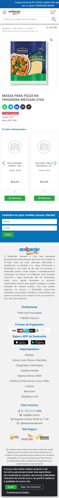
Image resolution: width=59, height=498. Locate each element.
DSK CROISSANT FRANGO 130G (14, 164)
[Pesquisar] (54, 19)
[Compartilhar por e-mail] (22, 106)
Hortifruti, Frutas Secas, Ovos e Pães (29, 381)
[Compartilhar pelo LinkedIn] (16, 106)
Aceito (11, 487)
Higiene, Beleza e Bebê (29, 375)
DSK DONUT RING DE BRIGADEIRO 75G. (44, 164)
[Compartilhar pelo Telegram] (10, 106)
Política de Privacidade (29, 313)
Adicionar (16, 198)
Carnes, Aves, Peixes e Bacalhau (29, 360)
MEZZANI (12, 120)
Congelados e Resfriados (29, 365)
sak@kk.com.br (31, 415)
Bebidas (29, 355)
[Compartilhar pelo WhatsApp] (4, 106)
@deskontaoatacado (31, 423)
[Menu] (4, 12)
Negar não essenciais (30, 487)
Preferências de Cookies (18, 492)
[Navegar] (3, 163)
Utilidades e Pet (29, 396)
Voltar (53, 27)
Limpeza (29, 386)
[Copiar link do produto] (28, 106)
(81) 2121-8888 (33, 411)
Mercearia (29, 391)
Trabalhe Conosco (29, 318)
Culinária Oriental (29, 370)
